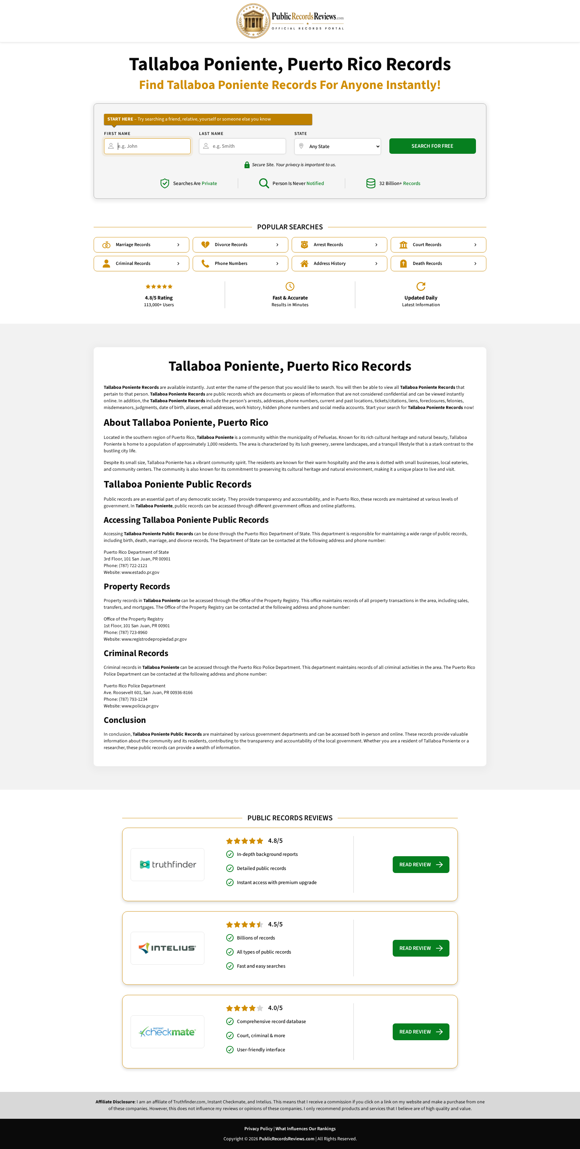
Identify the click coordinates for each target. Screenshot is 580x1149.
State (300, 134)
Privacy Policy (258, 1128)
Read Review (415, 864)
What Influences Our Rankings (306, 1128)
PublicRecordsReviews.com (287, 1139)
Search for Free (432, 146)
